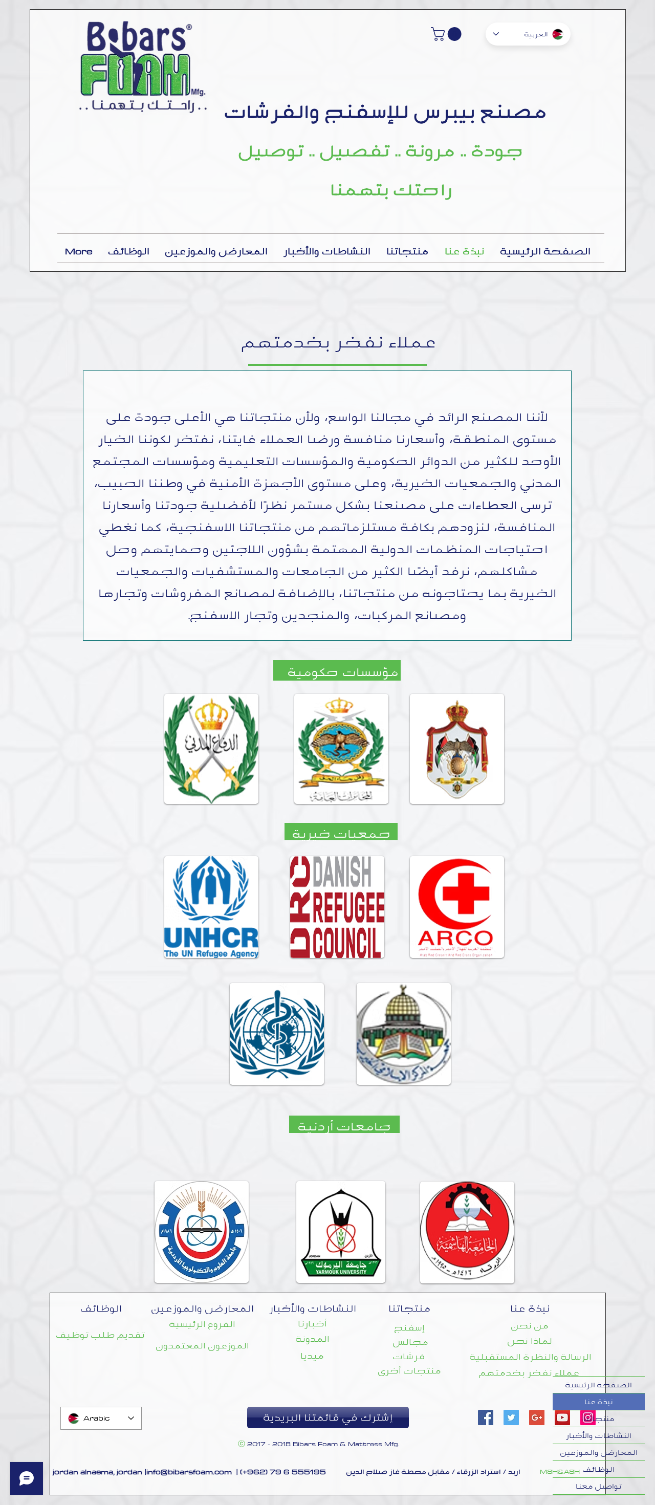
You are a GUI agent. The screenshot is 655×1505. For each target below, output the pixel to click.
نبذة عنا (598, 1401)
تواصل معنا (599, 1486)
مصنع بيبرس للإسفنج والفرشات (386, 111)
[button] (448, 34)
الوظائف (599, 1469)
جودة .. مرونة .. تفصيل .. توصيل (381, 150)
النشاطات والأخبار (598, 1435)
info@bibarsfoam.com (189, 1472)
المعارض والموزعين (599, 1452)
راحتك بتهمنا (391, 189)
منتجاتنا (599, 1418)
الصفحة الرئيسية (598, 1385)
